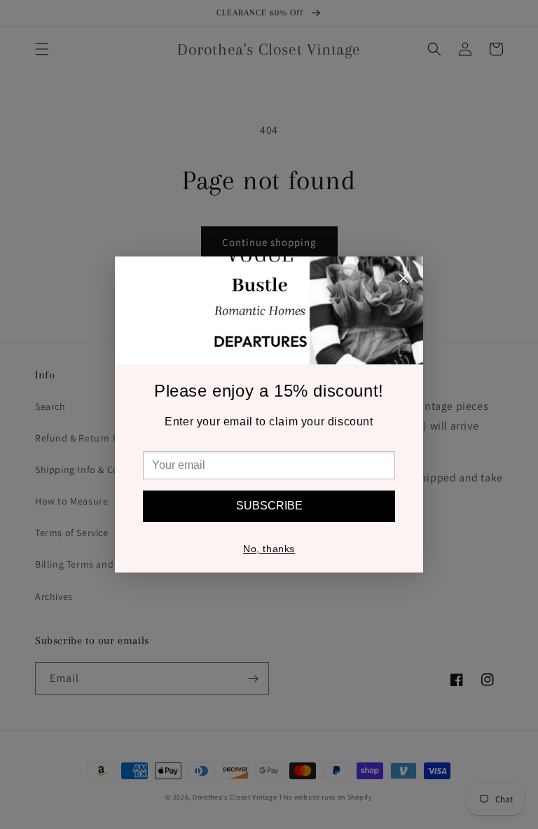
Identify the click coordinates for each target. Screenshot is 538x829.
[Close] (403, 280)
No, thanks (269, 548)
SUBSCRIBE (269, 506)
